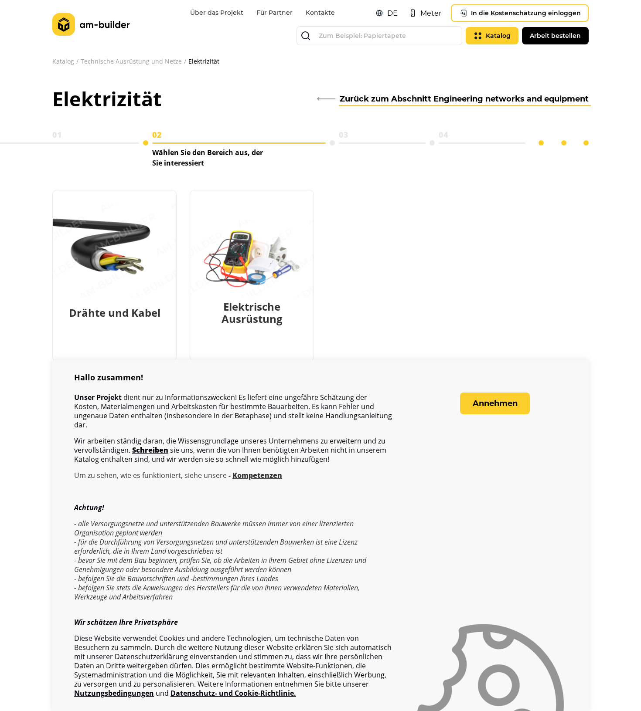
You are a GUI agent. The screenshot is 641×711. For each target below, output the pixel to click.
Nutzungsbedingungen (114, 693)
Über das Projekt (216, 13)
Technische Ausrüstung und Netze (131, 61)
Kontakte (320, 13)
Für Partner (274, 13)
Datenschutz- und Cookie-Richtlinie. (233, 693)
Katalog (63, 61)
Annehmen (495, 403)
